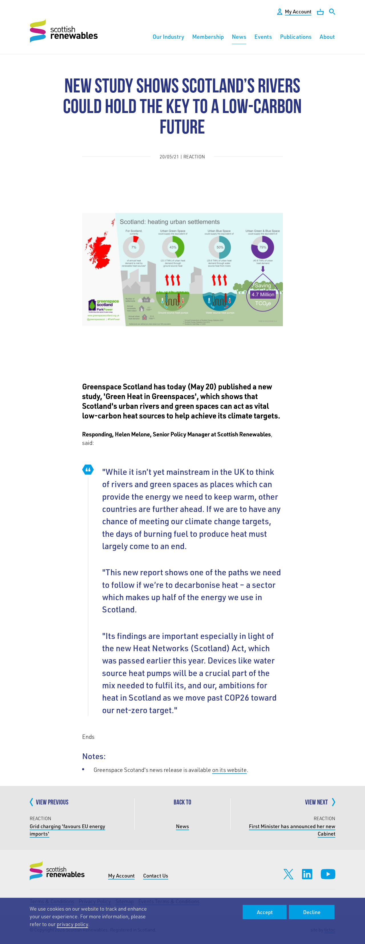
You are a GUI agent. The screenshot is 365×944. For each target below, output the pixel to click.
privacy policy (72, 924)
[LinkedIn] (307, 874)
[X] (288, 874)
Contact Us (155, 875)
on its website (229, 769)
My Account (121, 875)
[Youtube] (328, 874)
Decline (312, 912)
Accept (265, 912)
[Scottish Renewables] (65, 31)
